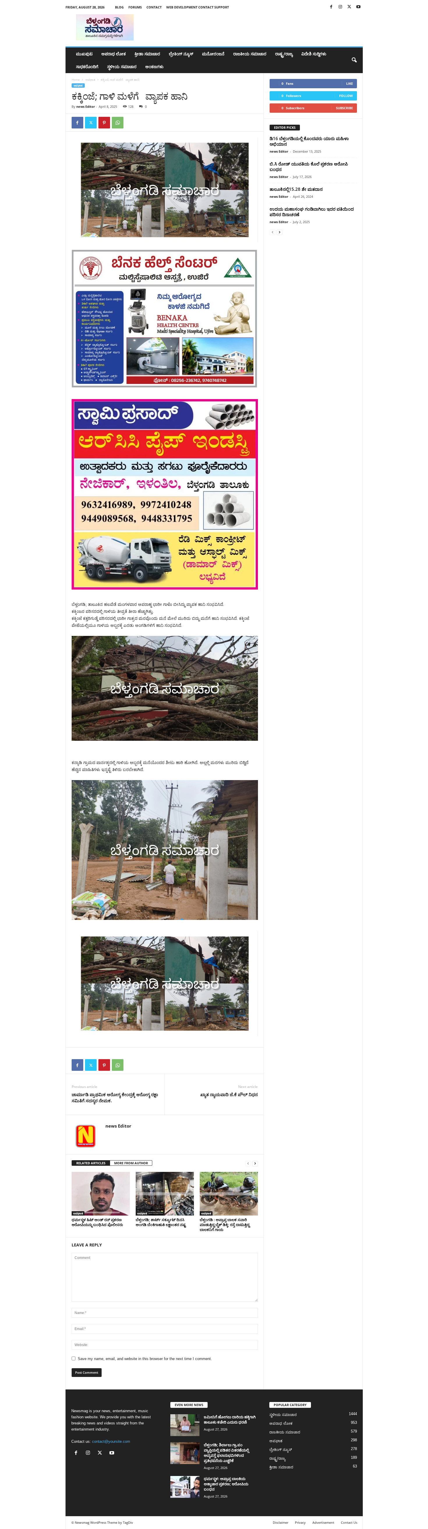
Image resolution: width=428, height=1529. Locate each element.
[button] (354, 60)
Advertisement (323, 1522)
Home (76, 79)
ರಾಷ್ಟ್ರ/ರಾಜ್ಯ (284, 54)
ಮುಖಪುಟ (84, 54)
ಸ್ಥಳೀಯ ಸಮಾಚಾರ (122, 66)
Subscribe (344, 108)
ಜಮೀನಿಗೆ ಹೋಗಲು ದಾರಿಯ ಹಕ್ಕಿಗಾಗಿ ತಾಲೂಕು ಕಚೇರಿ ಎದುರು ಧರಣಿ (230, 1419)
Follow (346, 96)
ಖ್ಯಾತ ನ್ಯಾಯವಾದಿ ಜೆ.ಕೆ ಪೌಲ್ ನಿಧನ (229, 1094)
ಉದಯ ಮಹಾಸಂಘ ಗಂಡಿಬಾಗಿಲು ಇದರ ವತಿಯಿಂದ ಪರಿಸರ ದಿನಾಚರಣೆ (312, 211)
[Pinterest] (104, 122)
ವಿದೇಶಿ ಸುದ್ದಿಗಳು (313, 54)
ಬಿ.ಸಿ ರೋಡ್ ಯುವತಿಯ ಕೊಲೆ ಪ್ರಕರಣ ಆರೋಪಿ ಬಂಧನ (309, 166)
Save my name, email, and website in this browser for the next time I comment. (145, 1359)
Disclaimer (280, 1522)
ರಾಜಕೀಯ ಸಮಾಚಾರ (249, 54)
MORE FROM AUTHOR (131, 1163)
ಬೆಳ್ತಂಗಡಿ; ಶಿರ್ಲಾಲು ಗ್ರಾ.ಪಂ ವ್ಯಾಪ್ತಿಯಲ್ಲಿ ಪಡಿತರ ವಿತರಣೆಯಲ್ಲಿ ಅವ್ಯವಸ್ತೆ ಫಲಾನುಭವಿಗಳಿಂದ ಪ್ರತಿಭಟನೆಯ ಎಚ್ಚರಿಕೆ (226, 1452)
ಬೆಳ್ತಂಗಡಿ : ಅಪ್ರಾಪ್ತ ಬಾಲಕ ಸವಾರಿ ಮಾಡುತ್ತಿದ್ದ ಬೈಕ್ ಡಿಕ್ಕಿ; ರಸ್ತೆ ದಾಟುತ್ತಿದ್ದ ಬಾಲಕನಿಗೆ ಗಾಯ (225, 1224)
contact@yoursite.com (111, 1441)
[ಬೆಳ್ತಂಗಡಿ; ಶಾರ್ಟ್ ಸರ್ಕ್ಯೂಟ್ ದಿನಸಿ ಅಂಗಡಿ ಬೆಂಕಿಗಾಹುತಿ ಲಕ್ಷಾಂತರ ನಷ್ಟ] (165, 1194)
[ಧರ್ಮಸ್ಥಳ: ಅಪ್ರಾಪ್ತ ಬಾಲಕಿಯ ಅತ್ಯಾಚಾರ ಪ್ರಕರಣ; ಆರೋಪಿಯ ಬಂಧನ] (184, 1487)
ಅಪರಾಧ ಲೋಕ (113, 54)
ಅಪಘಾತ (90, 79)
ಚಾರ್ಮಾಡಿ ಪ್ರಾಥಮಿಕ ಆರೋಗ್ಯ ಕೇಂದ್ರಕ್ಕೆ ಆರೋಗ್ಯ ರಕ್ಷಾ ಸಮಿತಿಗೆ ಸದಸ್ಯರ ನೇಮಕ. (115, 1097)
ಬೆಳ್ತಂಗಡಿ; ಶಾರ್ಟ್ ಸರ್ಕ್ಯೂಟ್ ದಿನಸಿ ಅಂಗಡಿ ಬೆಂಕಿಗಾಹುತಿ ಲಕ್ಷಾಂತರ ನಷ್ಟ (161, 1222)
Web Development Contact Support (197, 7)
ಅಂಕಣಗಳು (154, 66)
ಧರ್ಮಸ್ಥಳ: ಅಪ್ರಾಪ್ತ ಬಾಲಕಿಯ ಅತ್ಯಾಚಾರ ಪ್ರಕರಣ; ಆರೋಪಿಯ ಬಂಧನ (226, 1484)
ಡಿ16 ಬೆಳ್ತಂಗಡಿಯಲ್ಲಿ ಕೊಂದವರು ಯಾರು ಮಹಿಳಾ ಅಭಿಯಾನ (309, 141)
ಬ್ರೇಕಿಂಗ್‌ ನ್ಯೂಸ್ (181, 54)
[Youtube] (358, 7)
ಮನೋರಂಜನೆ (213, 54)
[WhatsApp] (117, 122)
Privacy (300, 1522)
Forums (135, 7)
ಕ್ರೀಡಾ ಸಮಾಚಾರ (147, 54)
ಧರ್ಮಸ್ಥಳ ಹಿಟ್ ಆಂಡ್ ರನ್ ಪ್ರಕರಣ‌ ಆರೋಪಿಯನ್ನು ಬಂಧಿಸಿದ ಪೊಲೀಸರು (97, 1222)
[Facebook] (331, 7)
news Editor (85, 106)
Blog (119, 7)
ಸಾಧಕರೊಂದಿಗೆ (87, 66)
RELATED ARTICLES (90, 1163)
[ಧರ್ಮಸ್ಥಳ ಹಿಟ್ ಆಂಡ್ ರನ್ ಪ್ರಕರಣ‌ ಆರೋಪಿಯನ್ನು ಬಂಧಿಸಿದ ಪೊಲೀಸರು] (101, 1194)
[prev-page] (248, 1163)
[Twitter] (349, 7)
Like (349, 83)
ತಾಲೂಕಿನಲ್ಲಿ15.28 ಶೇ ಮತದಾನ (296, 189)
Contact (154, 7)
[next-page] (255, 1163)
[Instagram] (340, 7)
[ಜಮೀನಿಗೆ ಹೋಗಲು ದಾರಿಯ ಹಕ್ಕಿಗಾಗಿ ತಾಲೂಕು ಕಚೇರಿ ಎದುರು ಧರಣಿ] (184, 1425)
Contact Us (349, 1522)
